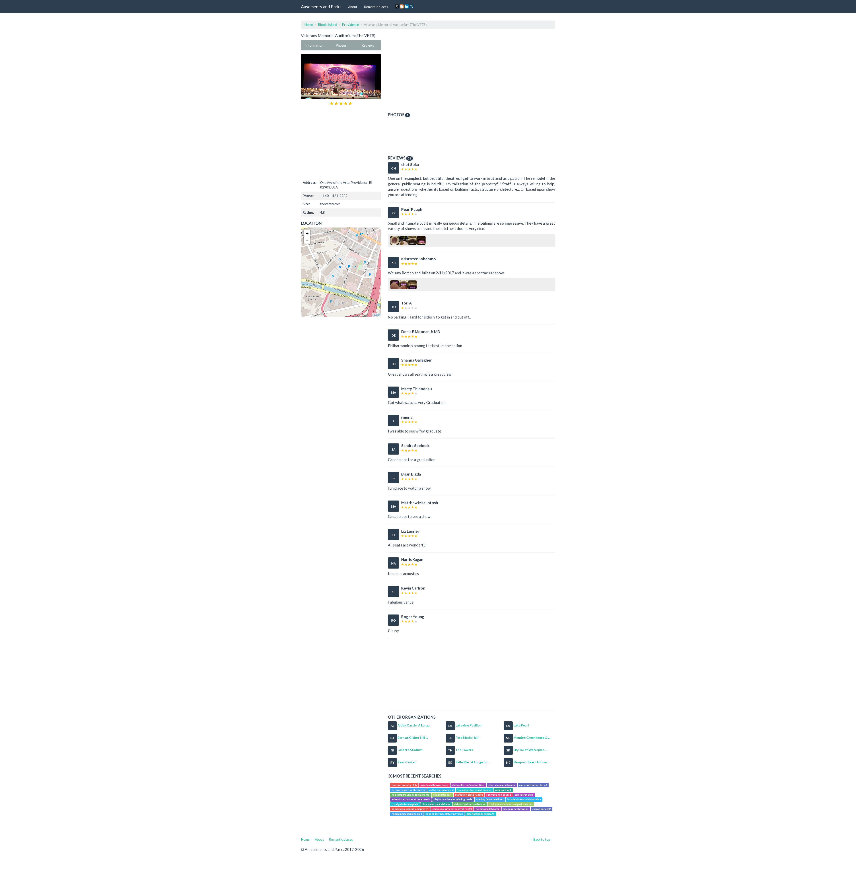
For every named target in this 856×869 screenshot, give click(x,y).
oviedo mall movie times (434, 785)
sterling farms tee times (490, 799)
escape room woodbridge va (408, 789)
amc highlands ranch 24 (480, 813)
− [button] (307, 240)
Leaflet (376, 315)
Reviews (368, 45)
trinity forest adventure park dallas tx (511, 804)
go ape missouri (442, 794)
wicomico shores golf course (474, 789)
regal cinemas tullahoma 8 (407, 813)
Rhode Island (327, 25)
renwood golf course (498, 794)
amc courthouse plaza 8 (533, 785)
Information (314, 45)
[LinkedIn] (407, 6)
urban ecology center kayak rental (452, 809)
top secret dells (524, 794)
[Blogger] (402, 6)
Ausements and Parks (321, 6)
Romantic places (376, 7)
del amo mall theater (487, 809)
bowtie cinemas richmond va (524, 799)
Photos (341, 45)
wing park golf (503, 789)
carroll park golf (541, 809)
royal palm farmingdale (405, 804)
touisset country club (404, 785)
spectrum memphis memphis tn (410, 809)
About (352, 7)
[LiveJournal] (411, 6)
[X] (397, 6)
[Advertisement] (341, 142)
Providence (350, 25)
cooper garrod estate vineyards (444, 813)
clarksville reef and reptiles (468, 785)
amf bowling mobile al (441, 789)
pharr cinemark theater (501, 785)
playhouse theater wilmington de (453, 799)
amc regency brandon (516, 809)
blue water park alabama (436, 804)
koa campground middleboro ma (410, 794)
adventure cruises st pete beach (411, 799)
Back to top (541, 839)
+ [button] (307, 233)
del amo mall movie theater (469, 804)
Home (308, 25)
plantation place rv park (469, 794)
